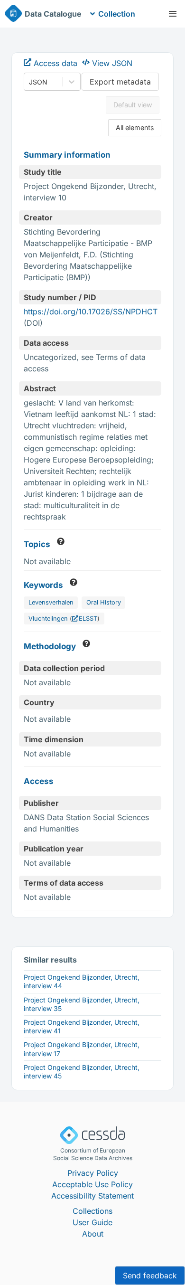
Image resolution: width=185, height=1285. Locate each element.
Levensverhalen (51, 602)
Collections (92, 1211)
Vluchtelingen (48, 618)
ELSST (88, 618)
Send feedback (150, 1275)
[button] (172, 13)
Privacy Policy (92, 1173)
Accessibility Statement (92, 1195)
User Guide (92, 1222)
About (92, 1233)
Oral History (103, 602)
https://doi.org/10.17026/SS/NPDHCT (90, 311)
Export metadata (120, 81)
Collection (116, 14)
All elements (135, 127)
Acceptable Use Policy (92, 1184)
